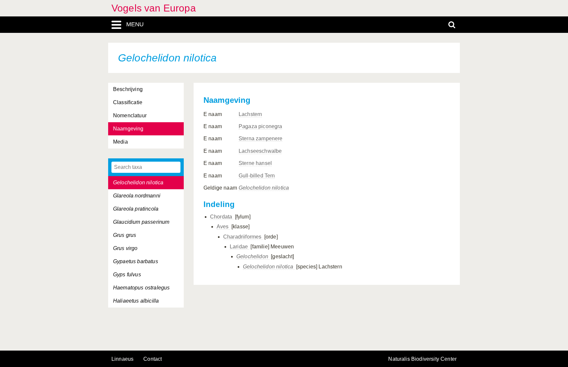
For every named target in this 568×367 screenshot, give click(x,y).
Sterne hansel (255, 163)
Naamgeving (128, 128)
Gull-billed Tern (257, 175)
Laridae (239, 246)
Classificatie (127, 102)
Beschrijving (128, 89)
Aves (223, 226)
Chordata (221, 216)
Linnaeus (122, 359)
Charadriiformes (243, 237)
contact (152, 359)
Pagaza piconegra (260, 126)
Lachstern (250, 114)
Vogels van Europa (153, 8)
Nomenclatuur (130, 115)
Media (120, 142)
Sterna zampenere (261, 138)
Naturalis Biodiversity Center (422, 359)
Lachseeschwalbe (260, 151)
